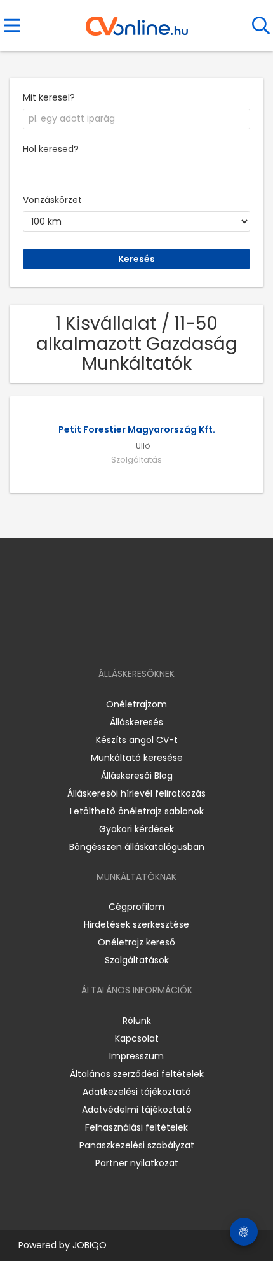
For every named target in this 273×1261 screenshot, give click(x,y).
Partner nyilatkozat (136, 1163)
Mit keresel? (49, 97)
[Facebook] (107, 637)
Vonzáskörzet (52, 199)
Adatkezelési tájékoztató (137, 1091)
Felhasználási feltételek (136, 1127)
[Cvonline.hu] (137, 21)
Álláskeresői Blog (137, 775)
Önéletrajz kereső (136, 942)
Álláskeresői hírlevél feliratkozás (136, 793)
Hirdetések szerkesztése (136, 924)
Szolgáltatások (137, 960)
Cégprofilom (136, 906)
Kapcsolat (137, 1038)
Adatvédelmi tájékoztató (137, 1109)
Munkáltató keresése (137, 757)
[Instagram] (128, 637)
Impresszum (136, 1056)
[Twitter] (168, 637)
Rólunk (137, 1020)
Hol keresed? (51, 149)
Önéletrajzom (136, 704)
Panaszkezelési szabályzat (136, 1145)
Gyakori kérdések (136, 829)
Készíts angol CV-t (137, 740)
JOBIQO (89, 1245)
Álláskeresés (136, 722)
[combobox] (136, 119)
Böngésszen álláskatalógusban (136, 846)
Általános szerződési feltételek (137, 1074)
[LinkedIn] (149, 637)
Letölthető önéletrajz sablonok (137, 811)
